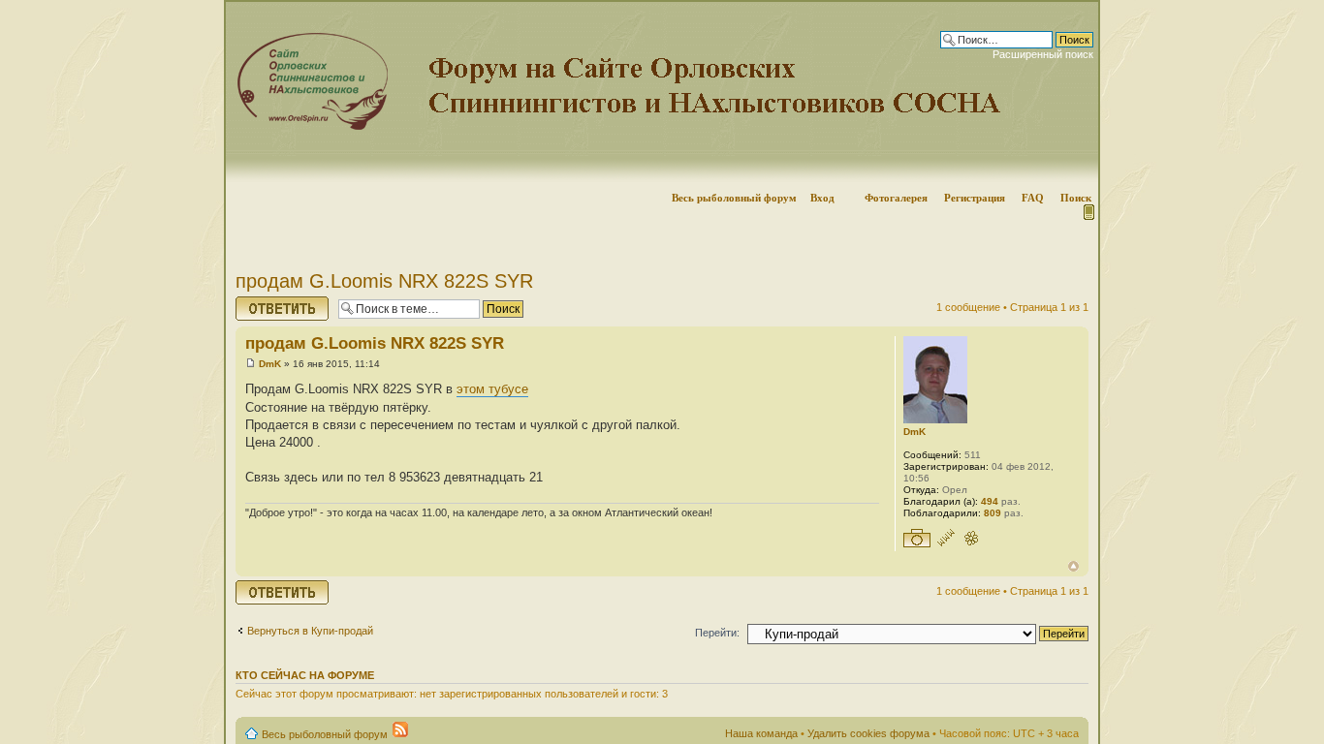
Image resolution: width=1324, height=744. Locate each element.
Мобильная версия (1087, 212)
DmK (270, 363)
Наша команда (761, 733)
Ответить (259, 302)
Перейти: (717, 632)
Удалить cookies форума (868, 733)
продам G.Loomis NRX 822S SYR (384, 281)
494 (989, 501)
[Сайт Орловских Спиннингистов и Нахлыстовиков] (308, 126)
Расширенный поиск (1043, 54)
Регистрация (974, 197)
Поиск (1075, 197)
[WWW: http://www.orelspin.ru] (946, 538)
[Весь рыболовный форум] (662, 92)
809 (992, 513)
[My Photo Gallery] (916, 538)
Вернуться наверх (1073, 566)
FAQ (1033, 197)
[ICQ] (971, 538)
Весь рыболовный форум (734, 197)
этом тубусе (492, 389)
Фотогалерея (896, 197)
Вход (822, 197)
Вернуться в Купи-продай (310, 630)
